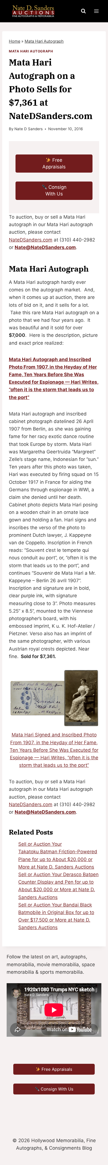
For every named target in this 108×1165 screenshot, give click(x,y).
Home (14, 41)
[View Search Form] (83, 11)
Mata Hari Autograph (44, 41)
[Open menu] (96, 11)
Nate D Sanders (28, 129)
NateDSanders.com (30, 240)
